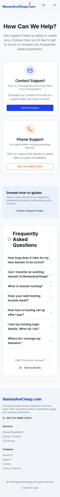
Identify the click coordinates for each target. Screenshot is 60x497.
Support (7, 459)
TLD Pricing (9, 441)
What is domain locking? (25, 286)
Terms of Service (12, 468)
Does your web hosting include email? (24, 298)
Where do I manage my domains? (24, 341)
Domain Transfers (12, 436)
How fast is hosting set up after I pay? (26, 312)
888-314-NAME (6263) (30, 166)
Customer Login (30, 487)
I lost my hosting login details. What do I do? (23, 326)
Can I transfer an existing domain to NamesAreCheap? (28, 274)
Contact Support (30, 107)
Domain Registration (13, 432)
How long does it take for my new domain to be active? (28, 260)
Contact (7, 464)
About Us (7, 455)
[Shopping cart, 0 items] (43, 5)
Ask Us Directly (32, 367)
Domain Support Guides (30, 210)
